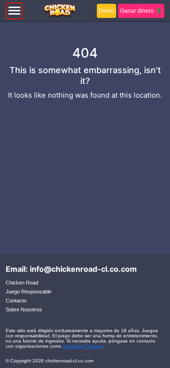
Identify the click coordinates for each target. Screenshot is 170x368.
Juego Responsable (28, 291)
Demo (106, 11)
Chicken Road (22, 282)
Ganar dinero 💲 (141, 11)
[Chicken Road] (59, 11)
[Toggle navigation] (14, 10)
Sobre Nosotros (24, 309)
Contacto (16, 300)
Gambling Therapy (82, 346)
